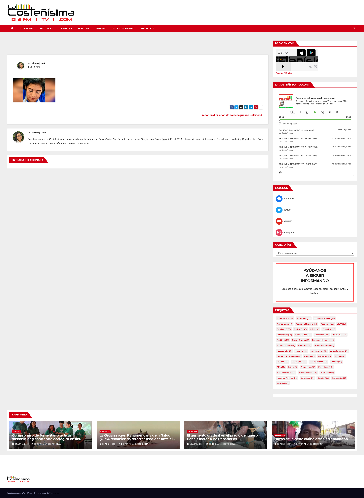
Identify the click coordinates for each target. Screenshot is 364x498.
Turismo (101, 28)
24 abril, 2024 (22, 444)
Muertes (282, 362)
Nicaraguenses (318, 362)
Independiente (319, 351)
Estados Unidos (286, 345)
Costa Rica (322, 335)
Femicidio (304, 345)
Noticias (46, 28)
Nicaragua (299, 362)
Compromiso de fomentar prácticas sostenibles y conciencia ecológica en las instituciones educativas (46, 439)
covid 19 (283, 340)
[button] (354, 28)
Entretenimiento (123, 28)
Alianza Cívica (284, 324)
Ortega (292, 367)
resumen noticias (287, 378)
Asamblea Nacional (306, 324)
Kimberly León (39, 63)
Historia (83, 28)
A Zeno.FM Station (284, 73)
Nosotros (26, 28)
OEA (281, 367)
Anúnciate (147, 28)
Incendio (301, 351)
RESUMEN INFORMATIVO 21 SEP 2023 (298, 138)
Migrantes (324, 356)
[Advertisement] (138, 46)
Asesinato (327, 324)
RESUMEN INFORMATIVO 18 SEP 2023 (298, 164)
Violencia (283, 383)
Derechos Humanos (323, 340)
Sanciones (307, 378)
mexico (309, 356)
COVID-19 (339, 335)
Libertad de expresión (289, 356)
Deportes (65, 28)
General (16, 431)
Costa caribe (303, 335)
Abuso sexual (285, 318)
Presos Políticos (308, 372)
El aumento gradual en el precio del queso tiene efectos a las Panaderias (222, 437)
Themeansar (54, 493)
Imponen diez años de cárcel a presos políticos (231, 115)
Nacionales (105, 431)
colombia (328, 329)
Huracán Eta (284, 351)
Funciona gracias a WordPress (20, 493)
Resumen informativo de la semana (296, 130)
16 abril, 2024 (109, 444)
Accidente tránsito (324, 318)
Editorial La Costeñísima (47, 444)
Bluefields (284, 329)
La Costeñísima (339, 351)
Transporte (339, 378)
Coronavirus (284, 335)
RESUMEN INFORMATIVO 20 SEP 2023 (298, 147)
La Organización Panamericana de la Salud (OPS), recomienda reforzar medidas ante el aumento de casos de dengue (136, 439)
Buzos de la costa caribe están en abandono (311, 439)
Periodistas (325, 367)
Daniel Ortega (300, 340)
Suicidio (323, 378)
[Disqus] (137, 207)
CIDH (314, 329)
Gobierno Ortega (324, 345)
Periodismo (308, 367)
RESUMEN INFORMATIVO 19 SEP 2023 (298, 155)
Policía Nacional (286, 372)
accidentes (304, 318)
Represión (327, 372)
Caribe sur (300, 329)
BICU (341, 324)
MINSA (340, 356)
